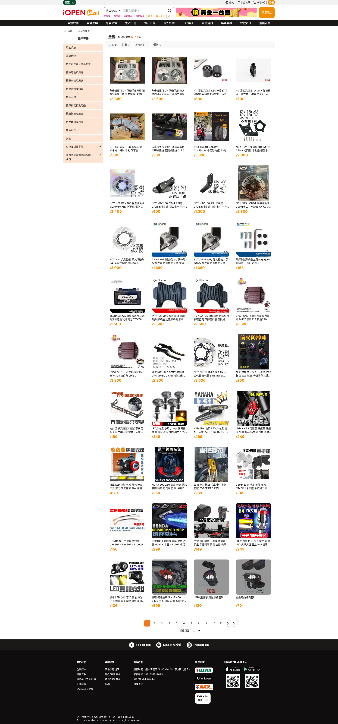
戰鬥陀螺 (140, 16)
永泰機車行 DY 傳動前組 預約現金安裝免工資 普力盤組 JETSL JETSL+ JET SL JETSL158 (127, 92)
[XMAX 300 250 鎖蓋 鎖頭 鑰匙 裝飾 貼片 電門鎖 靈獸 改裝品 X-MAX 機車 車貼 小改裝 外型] (169, 464)
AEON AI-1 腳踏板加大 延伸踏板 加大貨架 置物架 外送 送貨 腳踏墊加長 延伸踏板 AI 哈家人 (169, 261)
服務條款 (81, 674)
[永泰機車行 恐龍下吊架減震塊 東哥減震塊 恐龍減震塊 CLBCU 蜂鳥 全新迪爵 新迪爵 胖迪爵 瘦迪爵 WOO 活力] (169, 126)
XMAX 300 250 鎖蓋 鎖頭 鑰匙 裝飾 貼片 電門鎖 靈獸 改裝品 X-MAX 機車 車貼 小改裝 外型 (169, 486)
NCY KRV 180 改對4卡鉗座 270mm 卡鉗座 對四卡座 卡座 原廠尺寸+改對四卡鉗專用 (168, 205)
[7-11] (204, 672)
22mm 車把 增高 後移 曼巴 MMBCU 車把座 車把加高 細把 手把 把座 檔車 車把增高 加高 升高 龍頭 (253, 486)
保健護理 (245, 23)
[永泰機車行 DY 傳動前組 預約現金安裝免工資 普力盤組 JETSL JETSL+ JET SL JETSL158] (127, 70)
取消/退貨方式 (113, 679)
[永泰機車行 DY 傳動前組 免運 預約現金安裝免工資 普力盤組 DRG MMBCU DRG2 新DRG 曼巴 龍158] (169, 70)
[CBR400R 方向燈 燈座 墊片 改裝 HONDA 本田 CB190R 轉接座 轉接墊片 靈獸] (169, 520)
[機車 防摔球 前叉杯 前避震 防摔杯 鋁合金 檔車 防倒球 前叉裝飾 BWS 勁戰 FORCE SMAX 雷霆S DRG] (253, 351)
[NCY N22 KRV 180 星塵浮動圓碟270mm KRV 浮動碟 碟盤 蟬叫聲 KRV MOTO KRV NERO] (127, 183)
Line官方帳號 (171, 644)
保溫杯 (117, 16)
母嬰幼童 (111, 23)
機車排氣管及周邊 (76, 105)
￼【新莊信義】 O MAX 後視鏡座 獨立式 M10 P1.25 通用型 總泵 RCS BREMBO (253, 92)
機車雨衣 (128, 16)
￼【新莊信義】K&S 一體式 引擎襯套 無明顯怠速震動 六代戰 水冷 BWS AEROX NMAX (211, 92)
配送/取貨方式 (113, 674)
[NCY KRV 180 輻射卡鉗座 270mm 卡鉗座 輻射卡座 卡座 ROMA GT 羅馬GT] (211, 183)
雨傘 (150, 16)
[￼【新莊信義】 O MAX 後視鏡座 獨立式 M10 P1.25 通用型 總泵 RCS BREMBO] (253, 70)
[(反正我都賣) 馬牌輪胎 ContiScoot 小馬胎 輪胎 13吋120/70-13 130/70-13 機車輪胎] (211, 126)
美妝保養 (73, 23)
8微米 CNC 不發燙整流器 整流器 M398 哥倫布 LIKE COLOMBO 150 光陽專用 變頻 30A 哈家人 (127, 374)
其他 (68, 138)
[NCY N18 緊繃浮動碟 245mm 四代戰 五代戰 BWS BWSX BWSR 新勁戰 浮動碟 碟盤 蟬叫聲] (211, 351)
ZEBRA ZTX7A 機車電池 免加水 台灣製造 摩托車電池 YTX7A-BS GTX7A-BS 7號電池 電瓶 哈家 (127, 317)
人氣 (111, 44)
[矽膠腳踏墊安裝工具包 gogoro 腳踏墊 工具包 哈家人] (253, 239)
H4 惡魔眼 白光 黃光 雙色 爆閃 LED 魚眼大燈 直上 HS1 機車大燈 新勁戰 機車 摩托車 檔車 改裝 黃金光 (253, 542)
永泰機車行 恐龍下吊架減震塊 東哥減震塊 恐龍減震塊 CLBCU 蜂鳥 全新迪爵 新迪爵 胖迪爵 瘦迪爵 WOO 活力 (169, 148)
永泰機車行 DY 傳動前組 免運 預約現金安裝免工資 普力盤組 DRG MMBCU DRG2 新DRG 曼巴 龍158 (169, 92)
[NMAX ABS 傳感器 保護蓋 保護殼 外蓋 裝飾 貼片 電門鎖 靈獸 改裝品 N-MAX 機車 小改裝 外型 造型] (253, 408)
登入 (231, 2)
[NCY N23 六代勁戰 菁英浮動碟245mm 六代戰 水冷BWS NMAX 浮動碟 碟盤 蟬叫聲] (127, 239)
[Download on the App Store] (233, 677)
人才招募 (81, 684)
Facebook (143, 644)
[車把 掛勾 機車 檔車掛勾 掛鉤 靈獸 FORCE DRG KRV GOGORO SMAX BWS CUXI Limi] (211, 464)
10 (213, 623)
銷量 (124, 44)
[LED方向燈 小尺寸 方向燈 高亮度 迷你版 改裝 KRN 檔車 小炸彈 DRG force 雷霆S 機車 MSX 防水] (169, 408)
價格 (155, 44)
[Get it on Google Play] (251, 677)
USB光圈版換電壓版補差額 (208, 597)
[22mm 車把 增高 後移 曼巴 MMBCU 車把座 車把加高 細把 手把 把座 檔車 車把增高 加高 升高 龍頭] (253, 464)
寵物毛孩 (265, 23)
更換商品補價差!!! (245, 597)
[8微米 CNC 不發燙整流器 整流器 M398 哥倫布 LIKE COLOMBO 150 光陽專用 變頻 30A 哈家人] (127, 351)
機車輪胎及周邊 (74, 121)
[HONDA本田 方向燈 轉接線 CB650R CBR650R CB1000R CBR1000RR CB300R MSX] (127, 520)
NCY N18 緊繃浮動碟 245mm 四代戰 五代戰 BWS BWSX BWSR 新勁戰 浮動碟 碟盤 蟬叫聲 (211, 374)
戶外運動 (169, 23)
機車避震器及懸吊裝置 (78, 63)
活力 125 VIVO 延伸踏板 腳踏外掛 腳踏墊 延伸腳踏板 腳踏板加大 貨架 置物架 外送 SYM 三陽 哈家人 (169, 317)
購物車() (262, 2)
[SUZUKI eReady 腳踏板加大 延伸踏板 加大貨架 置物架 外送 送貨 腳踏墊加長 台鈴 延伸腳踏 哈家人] (211, 239)
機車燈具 (71, 130)
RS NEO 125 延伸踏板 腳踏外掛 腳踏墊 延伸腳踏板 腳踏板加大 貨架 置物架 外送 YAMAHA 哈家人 (211, 317)
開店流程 (138, 684)
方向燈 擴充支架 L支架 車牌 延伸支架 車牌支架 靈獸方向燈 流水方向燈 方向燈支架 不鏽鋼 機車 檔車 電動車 (127, 430)
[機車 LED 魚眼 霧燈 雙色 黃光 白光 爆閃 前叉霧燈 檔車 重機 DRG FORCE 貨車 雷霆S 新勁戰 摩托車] (127, 577)
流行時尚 (149, 23)
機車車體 (71, 97)
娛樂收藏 (226, 23)
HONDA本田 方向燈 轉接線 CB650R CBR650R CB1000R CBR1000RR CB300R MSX (126, 542)
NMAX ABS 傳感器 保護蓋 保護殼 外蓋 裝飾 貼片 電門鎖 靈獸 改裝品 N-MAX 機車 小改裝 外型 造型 (253, 430)
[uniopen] (204, 679)
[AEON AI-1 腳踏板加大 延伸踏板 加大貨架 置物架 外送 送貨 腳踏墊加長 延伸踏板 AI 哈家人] (169, 239)
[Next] (228, 623)
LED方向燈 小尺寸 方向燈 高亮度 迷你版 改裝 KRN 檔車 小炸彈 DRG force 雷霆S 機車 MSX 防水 (169, 430)
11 (221, 623)
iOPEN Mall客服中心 (144, 679)
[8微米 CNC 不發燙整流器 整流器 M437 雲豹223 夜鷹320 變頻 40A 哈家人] (253, 295)
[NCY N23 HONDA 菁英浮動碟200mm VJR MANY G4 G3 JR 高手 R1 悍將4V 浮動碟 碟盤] (253, 183)
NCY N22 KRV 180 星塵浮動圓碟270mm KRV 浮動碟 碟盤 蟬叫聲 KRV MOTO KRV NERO (127, 205)
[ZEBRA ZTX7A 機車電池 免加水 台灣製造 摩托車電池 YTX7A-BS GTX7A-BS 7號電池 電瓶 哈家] (127, 295)
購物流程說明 (112, 669)
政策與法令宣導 (85, 689)
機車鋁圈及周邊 (74, 113)
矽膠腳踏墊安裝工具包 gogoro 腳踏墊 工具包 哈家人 (253, 261)
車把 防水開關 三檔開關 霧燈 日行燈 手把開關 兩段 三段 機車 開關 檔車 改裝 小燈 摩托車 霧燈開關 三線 (211, 542)
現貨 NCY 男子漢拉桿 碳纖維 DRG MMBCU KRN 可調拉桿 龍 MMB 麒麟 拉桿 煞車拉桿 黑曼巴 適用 (169, 374)
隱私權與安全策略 (86, 679)
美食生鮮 (92, 23)
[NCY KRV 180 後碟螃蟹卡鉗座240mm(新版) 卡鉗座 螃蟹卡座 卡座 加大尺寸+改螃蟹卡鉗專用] (253, 126)
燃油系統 (71, 47)
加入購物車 (138, 81)
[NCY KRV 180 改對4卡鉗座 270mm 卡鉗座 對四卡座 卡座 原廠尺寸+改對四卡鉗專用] (169, 183)
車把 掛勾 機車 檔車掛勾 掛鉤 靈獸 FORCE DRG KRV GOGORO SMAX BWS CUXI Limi (210, 486)
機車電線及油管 (74, 88)
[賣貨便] (204, 688)
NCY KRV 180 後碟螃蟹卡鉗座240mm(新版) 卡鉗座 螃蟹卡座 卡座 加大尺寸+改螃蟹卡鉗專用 (253, 148)
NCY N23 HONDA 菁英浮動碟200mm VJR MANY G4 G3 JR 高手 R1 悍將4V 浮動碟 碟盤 (253, 205)
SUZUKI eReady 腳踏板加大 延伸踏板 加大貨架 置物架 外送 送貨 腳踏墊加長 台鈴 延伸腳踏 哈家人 (211, 261)
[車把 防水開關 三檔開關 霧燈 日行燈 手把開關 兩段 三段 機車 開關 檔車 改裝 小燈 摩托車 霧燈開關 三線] (211, 520)
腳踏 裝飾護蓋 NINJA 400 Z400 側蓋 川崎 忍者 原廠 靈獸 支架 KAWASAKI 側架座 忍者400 (169, 599)
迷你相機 (160, 16)
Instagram (201, 644)
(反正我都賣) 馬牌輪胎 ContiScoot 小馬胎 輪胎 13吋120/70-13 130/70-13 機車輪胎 (210, 148)
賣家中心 (70, 2)
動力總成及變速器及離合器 (78, 157)
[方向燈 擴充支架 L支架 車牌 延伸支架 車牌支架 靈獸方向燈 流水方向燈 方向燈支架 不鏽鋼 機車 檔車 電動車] (127, 408)
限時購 (107, 16)
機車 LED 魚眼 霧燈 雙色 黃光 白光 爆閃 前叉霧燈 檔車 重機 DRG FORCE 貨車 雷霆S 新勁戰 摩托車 (127, 599)
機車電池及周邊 (74, 72)
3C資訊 (188, 23)
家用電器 (207, 23)
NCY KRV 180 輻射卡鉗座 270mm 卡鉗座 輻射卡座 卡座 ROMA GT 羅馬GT (210, 205)
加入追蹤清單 (128, 81)
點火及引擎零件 (74, 146)
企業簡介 (81, 669)
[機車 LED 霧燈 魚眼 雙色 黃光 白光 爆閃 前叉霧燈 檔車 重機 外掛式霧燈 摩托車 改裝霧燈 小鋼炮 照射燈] (127, 464)
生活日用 (130, 23)
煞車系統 (71, 55)
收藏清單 (245, 2)
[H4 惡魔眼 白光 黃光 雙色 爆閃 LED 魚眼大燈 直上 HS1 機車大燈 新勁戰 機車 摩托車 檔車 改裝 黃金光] (253, 520)
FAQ (107, 684)
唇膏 (170, 16)
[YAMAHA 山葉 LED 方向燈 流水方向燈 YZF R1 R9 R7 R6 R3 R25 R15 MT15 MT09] (211, 408)
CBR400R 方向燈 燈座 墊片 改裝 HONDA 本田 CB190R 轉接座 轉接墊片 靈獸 (169, 542)
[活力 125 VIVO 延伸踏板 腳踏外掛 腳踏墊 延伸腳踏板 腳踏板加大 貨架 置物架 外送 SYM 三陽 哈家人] (169, 295)
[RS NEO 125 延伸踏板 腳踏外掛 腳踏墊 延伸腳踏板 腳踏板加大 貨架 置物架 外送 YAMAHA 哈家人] (211, 295)
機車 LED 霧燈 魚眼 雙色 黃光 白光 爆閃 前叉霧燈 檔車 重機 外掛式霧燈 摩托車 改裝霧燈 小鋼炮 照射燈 (127, 486)
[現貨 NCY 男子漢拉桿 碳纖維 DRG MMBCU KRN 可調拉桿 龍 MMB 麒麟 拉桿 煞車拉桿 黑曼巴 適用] (169, 351)
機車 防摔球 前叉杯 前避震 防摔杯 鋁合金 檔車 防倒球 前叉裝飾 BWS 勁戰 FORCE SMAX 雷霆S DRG (253, 374)
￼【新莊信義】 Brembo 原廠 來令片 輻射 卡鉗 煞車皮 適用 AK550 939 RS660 (126, 148)
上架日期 (140, 44)
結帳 (271, 2)
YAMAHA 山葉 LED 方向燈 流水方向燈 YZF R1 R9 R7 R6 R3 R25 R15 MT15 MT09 (211, 430)
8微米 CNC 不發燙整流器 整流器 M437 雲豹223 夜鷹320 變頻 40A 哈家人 (253, 317)
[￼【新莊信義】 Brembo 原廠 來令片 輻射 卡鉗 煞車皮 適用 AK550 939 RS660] (127, 126)
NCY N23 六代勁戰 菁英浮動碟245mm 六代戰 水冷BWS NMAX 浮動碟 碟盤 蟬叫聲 (127, 261)
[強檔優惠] (216, 12)
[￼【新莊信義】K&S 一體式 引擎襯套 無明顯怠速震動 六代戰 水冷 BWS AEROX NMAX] (211, 70)
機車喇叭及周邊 (74, 80)
